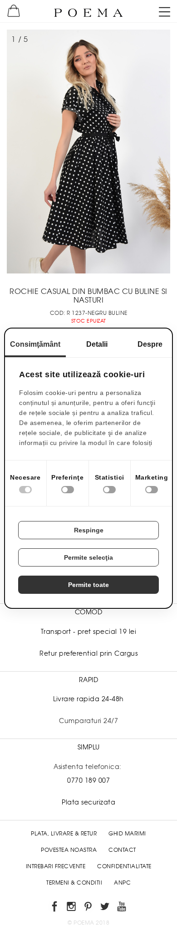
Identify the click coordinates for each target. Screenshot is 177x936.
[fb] (55, 908)
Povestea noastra (69, 850)
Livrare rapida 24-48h (88, 699)
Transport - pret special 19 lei (89, 631)
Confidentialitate (124, 866)
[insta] (72, 908)
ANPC (122, 883)
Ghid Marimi (127, 833)
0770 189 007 (88, 780)
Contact (122, 850)
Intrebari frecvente (56, 866)
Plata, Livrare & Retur (64, 833)
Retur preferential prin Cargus (88, 653)
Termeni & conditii (74, 883)
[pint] (88, 908)
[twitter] (105, 908)
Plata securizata (88, 802)
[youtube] (122, 908)
